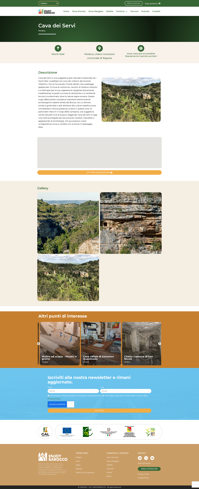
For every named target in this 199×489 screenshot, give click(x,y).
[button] (38, 343)
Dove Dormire (79, 11)
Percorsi (134, 11)
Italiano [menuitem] (44, 3)
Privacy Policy (54, 399)
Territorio (120, 11)
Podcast (145, 11)
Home (66, 11)
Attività (109, 11)
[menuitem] (48, 3)
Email (102, 387)
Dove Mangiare (96, 11)
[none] (48, 3)
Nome (50, 387)
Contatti (156, 11)
